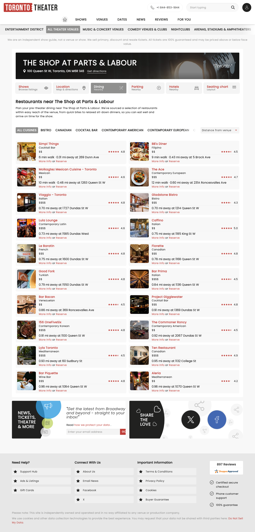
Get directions (96, 71)
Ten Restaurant (164, 348)
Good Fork (47, 271)
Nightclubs (180, 29)
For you (184, 19)
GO (124, 431)
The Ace (158, 169)
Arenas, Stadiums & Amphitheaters (222, 29)
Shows (80, 19)
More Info (45, 161)
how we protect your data (92, 425)
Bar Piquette (48, 373)
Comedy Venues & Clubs (147, 29)
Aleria (156, 373)
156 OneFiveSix (50, 322)
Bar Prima (159, 271)
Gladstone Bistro (165, 195)
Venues (102, 19)
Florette (158, 246)
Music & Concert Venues (103, 29)
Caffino (157, 220)
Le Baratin (46, 246)
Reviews (161, 19)
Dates (122, 19)
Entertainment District (24, 29)
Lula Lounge (48, 220)
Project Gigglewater (167, 297)
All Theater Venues (63, 29)
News (141, 19)
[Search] (234, 7)
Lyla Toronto (48, 348)
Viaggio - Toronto (52, 195)
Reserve (61, 161)
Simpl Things (49, 144)
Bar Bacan (47, 297)
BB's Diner (159, 144)
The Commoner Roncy (169, 322)
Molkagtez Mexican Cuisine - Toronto (68, 169)
